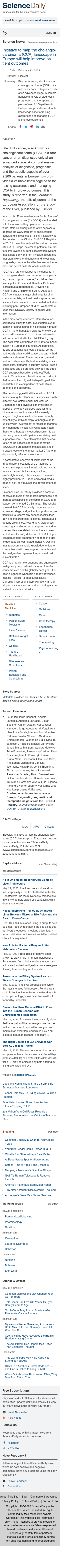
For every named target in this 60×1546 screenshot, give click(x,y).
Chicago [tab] (49, 826)
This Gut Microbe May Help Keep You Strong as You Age (27, 1359)
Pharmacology (13, 1222)
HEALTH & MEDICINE (12, 1210)
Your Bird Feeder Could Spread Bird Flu (28, 1149)
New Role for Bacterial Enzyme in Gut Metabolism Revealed (26, 947)
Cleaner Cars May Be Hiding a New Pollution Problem (29, 1095)
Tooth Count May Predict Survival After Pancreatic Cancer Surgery (28, 1311)
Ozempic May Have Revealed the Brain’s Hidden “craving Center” (29, 1337)
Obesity (13, 646)
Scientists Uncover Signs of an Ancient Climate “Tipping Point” (25, 1104)
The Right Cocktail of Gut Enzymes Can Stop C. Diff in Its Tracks (27, 1043)
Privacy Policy (10, 1501)
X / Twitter (13, 1448)
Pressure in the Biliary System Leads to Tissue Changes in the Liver (27, 978)
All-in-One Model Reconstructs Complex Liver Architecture (27, 881)
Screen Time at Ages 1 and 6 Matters (27, 1165)
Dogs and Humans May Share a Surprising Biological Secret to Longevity (27, 1085)
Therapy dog (46, 642)
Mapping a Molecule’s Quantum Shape (28, 1170)
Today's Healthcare (15, 653)
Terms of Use (50, 1501)
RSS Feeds (14, 1417)
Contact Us (14, 1486)
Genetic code (47, 636)
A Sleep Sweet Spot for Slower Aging (27, 1159)
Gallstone (44, 609)
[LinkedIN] (37, 127)
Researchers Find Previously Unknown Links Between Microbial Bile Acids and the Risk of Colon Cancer (29, 914)
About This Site (9, 1496)
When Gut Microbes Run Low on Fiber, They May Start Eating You (31, 1375)
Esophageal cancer (46, 629)
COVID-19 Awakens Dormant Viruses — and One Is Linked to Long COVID (29, 1367)
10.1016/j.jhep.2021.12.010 (29, 809)
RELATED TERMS (43, 596)
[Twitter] (26, 127)
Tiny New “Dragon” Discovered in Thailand (30, 1190)
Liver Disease (17, 630)
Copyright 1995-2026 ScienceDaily (27, 1506)
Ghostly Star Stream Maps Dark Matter (27, 1154)
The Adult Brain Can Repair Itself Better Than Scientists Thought (28, 1345)
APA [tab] (36, 826)
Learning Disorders (16, 1244)
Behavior (10, 1249)
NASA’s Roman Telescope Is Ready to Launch (27, 1177)
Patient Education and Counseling (17, 674)
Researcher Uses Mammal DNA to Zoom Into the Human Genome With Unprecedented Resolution (27, 1011)
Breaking (8, 1131)
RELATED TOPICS (13, 596)
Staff (24, 1496)
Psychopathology (48, 650)
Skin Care (11, 1271)
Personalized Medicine (17, 622)
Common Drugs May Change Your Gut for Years (29, 1141)
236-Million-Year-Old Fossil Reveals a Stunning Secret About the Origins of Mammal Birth (29, 1115)
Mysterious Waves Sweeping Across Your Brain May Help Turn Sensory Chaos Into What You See (29, 1327)
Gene (42, 615)
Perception (11, 1238)
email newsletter (45, 20)
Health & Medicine (10, 606)
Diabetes (14, 615)
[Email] (43, 127)
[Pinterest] (32, 127)
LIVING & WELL (9, 1254)
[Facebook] (20, 127)
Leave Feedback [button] (17, 1481)
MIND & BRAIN (9, 1232)
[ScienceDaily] (24, 6)
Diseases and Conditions (17, 663)
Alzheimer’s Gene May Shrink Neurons (28, 1195)
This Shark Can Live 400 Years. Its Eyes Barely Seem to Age (28, 1303)
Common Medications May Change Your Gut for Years (29, 1295)
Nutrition (10, 1227)
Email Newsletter (18, 1412)
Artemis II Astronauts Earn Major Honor (28, 1185)
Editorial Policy (31, 1501)
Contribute (36, 1496)
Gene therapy (47, 621)
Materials (7, 697)
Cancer (43, 603)
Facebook (13, 1443)
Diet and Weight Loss (18, 638)
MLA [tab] (25, 826)
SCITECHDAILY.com (26, 1074)
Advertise (51, 1496)
